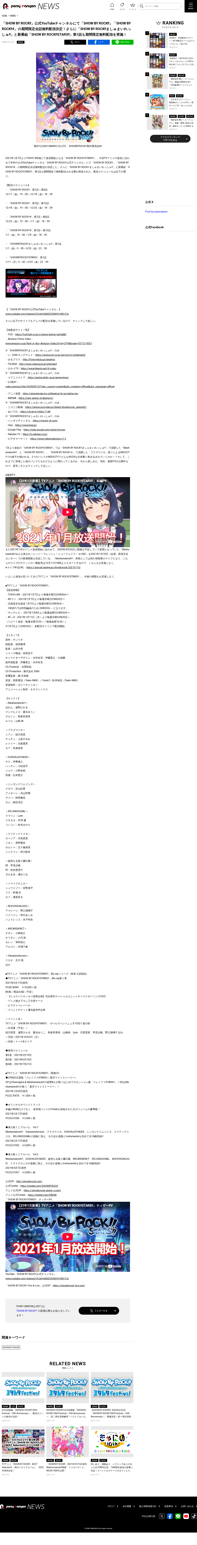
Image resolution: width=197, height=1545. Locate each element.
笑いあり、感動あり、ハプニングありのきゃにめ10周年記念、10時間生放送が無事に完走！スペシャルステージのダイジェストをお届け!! (112, 1467)
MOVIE (181, 75)
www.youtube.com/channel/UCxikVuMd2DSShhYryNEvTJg (37, 313)
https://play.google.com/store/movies (44, 429)
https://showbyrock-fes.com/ (69, 1285)
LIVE (13, 1406)
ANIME (13, 15)
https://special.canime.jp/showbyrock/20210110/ (53, 567)
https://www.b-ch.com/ (45, 420)
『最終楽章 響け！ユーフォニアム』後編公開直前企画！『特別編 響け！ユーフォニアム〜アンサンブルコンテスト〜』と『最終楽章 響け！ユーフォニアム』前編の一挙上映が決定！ (181, 82)
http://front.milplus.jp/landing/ (39, 359)
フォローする (100, 1310)
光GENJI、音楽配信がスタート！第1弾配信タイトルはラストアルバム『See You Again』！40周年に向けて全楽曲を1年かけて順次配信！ (182, 41)
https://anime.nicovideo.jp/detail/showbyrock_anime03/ (56, 407)
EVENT (59, 1406)
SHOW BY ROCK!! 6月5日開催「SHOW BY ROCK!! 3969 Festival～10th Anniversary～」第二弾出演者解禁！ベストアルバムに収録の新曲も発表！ (67, 1413)
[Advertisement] (168, 170)
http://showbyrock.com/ (29, 1181)
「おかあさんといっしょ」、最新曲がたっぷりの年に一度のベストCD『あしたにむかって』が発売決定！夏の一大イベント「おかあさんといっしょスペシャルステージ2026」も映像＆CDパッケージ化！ (181, 102)
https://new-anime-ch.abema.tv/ (36, 398)
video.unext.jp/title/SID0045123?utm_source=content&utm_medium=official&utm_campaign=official (59, 386)
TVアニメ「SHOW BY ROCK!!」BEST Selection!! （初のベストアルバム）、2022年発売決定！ (23, 1467)
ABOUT (111, 1506)
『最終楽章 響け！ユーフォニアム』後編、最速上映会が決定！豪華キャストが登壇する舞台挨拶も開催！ (181, 123)
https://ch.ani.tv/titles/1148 (35, 411)
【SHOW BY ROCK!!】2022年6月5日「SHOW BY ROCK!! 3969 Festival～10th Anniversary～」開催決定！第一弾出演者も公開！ (112, 1413)
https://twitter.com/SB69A (42, 1195)
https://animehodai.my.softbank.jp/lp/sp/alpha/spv (50, 393)
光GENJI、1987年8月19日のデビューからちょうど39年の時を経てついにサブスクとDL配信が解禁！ (181, 61)
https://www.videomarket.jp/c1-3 (48, 438)
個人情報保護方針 (148, 1506)
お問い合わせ (187, 1506)
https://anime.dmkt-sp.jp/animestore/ (48, 377)
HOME (4, 15)
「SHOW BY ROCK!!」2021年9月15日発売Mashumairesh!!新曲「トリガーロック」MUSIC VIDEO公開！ (66, 1467)
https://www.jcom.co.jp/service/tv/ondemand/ (60, 355)
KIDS (172, 96)
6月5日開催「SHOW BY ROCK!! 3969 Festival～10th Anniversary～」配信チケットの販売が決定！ (23, 1413)
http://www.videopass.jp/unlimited (38, 364)
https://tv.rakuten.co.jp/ (35, 434)
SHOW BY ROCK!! (26, 1310)
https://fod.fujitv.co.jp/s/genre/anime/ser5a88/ (41, 334)
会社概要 (127, 1506)
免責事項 (168, 1506)
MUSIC (21, 1406)
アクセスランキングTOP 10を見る (170, 138)
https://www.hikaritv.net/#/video (38, 368)
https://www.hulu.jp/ (26, 425)
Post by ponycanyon (156, 211)
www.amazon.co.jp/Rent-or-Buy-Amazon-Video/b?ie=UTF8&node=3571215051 (48, 343)
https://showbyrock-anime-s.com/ (42, 1190)
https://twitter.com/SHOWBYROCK (39, 1185)
